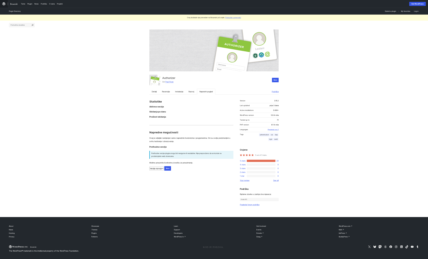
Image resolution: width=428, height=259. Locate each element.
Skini (275, 80)
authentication (264, 135)
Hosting (12, 233)
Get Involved (261, 226)
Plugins (94, 233)
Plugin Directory (15, 11)
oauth (276, 139)
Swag (259, 237)
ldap (276, 135)
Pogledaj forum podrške (249, 205)
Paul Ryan (169, 82)
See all (276, 180)
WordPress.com (345, 226)
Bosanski (33, 247)
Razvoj (191, 91)
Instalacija (179, 91)
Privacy (11, 237)
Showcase (95, 226)
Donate (260, 233)
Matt (341, 230)
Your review (244, 180)
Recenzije (166, 91)
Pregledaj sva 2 (273, 129)
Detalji (154, 91)
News (11, 230)
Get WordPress (417, 4)
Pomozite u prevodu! (233, 17)
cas (272, 135)
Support (177, 230)
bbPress (343, 233)
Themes (94, 230)
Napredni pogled (206, 91)
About (11, 226)
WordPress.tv (180, 237)
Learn (176, 226)
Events (258, 230)
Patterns (94, 237)
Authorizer (168, 78)
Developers (178, 233)
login (270, 139)
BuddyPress (344, 237)
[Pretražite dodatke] (32, 25)
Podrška (275, 91)
